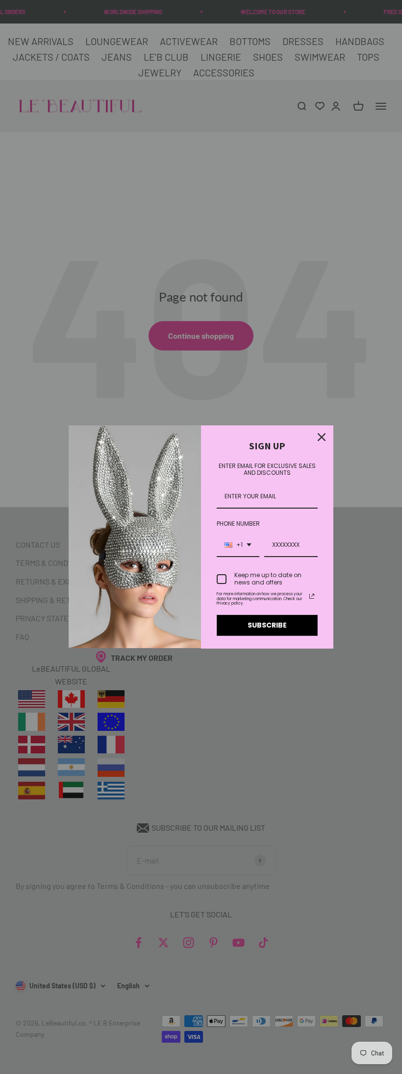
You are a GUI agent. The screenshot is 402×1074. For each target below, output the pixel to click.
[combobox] (238, 545)
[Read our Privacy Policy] (312, 596)
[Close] (321, 437)
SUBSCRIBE (267, 625)
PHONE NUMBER (238, 523)
